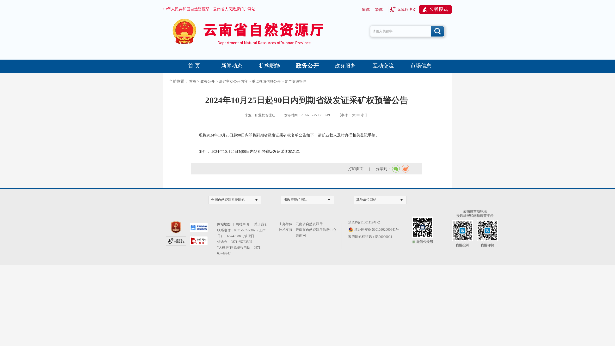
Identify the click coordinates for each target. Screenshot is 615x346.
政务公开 (307, 65)
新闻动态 (231, 66)
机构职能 (269, 66)
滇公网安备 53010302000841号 (376, 229)
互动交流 (383, 66)
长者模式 (438, 9)
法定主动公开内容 (233, 81)
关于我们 (261, 224)
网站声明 (243, 224)
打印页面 (355, 169)
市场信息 (420, 66)
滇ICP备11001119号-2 (364, 222)
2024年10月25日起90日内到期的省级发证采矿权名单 (255, 151)
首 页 (194, 66)
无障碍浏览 (406, 9)
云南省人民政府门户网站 (234, 9)
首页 (192, 81)
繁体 (379, 9)
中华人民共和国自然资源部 (186, 9)
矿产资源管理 (295, 81)
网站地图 (224, 224)
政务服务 (345, 66)
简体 (366, 9)
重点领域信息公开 (266, 81)
